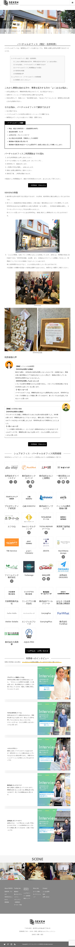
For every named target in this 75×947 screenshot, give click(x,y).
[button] (37, 185)
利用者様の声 (18, 73)
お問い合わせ (46, 897)
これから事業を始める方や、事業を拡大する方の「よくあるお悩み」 (35, 61)
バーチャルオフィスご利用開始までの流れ (27, 67)
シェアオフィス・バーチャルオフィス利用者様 (26, 77)
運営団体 (7, 902)
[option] (12, 871)
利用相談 (14, 157)
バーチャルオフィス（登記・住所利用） (24, 58)
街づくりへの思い (12, 212)
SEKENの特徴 (18, 70)
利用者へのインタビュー (22, 80)
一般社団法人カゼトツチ (48, 203)
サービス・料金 (18, 904)
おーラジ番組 (36, 891)
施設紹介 (16, 891)
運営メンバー (27, 898)
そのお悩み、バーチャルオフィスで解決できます (29, 64)
